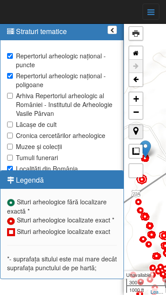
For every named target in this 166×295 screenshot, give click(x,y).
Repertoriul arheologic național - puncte (61, 60)
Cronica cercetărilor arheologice (60, 135)
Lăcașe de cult (36, 124)
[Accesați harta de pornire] (136, 53)
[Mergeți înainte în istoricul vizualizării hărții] (136, 66)
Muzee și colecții (39, 146)
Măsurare (136, 151)
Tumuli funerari (37, 157)
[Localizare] (136, 131)
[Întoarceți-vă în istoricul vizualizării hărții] (136, 79)
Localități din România (47, 168)
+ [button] (136, 98)
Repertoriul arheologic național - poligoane (61, 80)
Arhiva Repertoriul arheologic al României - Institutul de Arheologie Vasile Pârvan (64, 104)
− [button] (136, 112)
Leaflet (158, 291)
